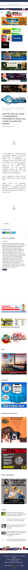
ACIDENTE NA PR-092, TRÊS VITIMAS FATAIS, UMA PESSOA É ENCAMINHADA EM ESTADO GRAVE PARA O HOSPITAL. (17, 514)
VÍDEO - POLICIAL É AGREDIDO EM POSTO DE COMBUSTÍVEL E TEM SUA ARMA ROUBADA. (16, 526)
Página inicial (4, 107)
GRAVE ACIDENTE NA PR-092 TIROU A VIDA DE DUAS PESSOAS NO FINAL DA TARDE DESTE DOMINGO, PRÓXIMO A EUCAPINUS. (17, 533)
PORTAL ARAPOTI (16, 565)
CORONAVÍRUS (11, 107)
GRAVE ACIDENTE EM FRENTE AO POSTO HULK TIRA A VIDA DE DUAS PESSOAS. (16, 519)
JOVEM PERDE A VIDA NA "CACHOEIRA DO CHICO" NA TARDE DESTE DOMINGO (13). (16, 540)
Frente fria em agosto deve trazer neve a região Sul (14, 178)
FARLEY (14, 567)
